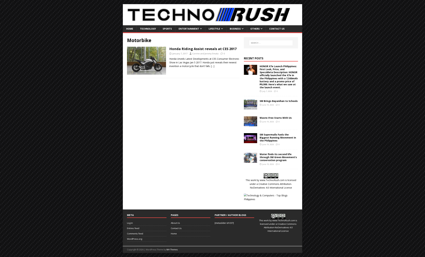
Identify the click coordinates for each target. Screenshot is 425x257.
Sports (167, 28)
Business (235, 28)
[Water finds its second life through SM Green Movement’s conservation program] (250, 160)
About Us (175, 222)
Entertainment (189, 28)
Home (129, 28)
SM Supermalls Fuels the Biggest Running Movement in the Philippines (278, 137)
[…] (212, 66)
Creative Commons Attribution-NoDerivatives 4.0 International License (280, 227)
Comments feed (135, 233)
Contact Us (277, 28)
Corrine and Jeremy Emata (205, 53)
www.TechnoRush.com (272, 180)
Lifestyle (214, 28)
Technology (148, 28)
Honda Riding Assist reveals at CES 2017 (203, 49)
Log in (130, 222)
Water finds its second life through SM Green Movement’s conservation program (278, 157)
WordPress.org (134, 238)
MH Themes (172, 249)
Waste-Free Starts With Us (276, 117)
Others (255, 28)
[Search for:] (271, 43)
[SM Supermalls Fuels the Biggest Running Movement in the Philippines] (250, 141)
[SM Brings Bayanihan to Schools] (250, 107)
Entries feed (133, 228)
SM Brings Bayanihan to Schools (279, 101)
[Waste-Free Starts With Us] (250, 124)
